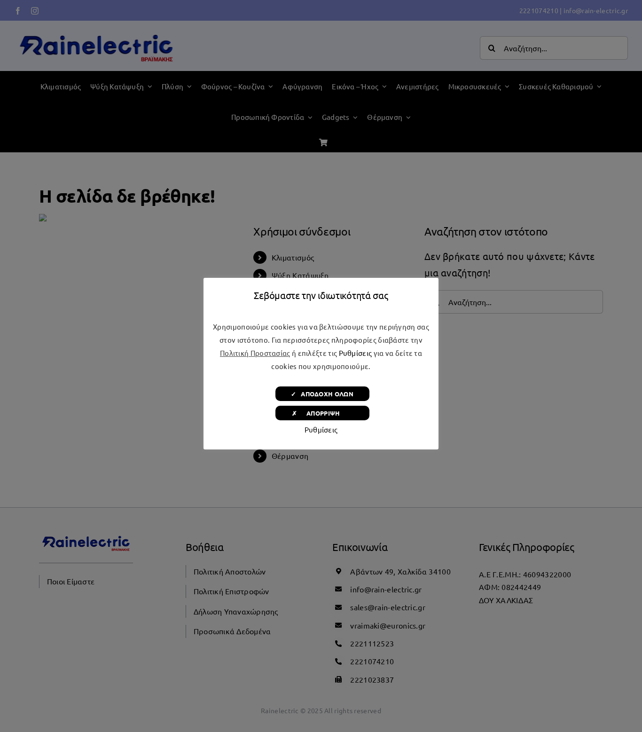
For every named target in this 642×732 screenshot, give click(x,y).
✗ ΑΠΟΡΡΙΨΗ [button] (322, 413)
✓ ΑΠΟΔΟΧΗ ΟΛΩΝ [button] (322, 394)
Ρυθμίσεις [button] (355, 352)
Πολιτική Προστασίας (255, 352)
